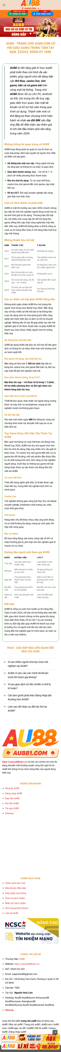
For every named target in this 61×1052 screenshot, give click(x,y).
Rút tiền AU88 (12, 803)
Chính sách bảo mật (15, 883)
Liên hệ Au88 (11, 913)
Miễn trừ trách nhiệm (15, 903)
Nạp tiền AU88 (12, 798)
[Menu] (4, 4)
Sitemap (9, 813)
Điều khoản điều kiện (15, 888)
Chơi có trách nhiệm (15, 898)
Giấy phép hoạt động (15, 893)
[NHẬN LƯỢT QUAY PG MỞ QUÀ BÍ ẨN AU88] (30, 27)
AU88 (22, 959)
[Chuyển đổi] (5, 662)
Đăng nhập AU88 (13, 793)
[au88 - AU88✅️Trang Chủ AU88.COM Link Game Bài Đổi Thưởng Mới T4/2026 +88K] (30, 5)
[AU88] (30, 1037)
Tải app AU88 (12, 808)
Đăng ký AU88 (12, 788)
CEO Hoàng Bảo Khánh (16, 908)
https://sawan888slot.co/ (27, 964)
